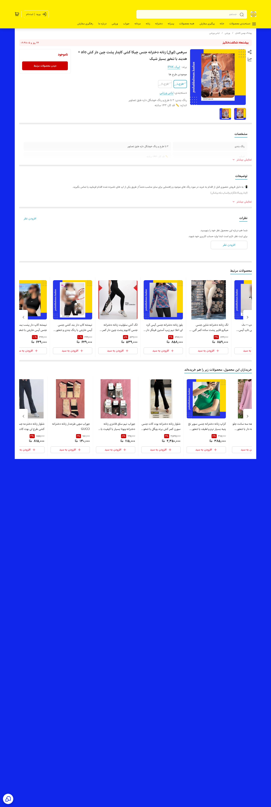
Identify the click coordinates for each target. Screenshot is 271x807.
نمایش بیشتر (244, 159)
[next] (23, 317)
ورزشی (227, 33)
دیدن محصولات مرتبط (45, 66)
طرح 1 (180, 84)
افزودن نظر (30, 218)
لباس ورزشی (214, 33)
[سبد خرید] (17, 14)
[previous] (247, 317)
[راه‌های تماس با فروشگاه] (8, 799)
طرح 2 (165, 84)
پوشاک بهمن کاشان (243, 33)
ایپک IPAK (174, 67)
